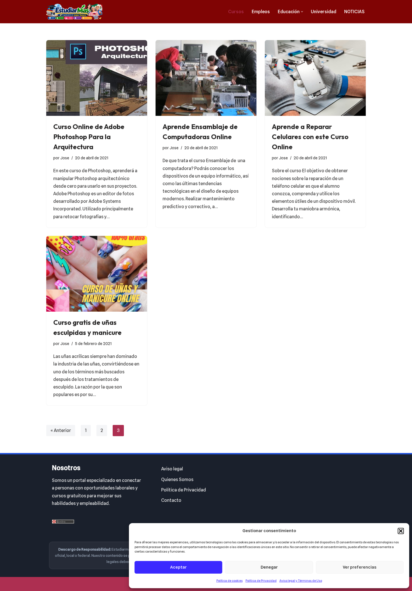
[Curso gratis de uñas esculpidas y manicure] (96, 274)
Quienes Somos (177, 479)
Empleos (261, 11)
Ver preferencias (359, 567)
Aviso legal (172, 469)
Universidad (323, 11)
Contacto (171, 500)
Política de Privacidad (261, 581)
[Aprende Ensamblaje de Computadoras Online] (206, 78)
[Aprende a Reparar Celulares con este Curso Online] (315, 78)
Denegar (269, 567)
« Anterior (60, 430)
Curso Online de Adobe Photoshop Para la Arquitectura (88, 136)
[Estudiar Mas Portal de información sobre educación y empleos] (74, 12)
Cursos (236, 11)
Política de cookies (229, 581)
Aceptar (178, 567)
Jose (64, 157)
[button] (401, 531)
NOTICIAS (354, 11)
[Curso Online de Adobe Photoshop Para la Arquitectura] (96, 78)
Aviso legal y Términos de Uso (300, 581)
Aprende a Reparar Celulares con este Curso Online (310, 136)
